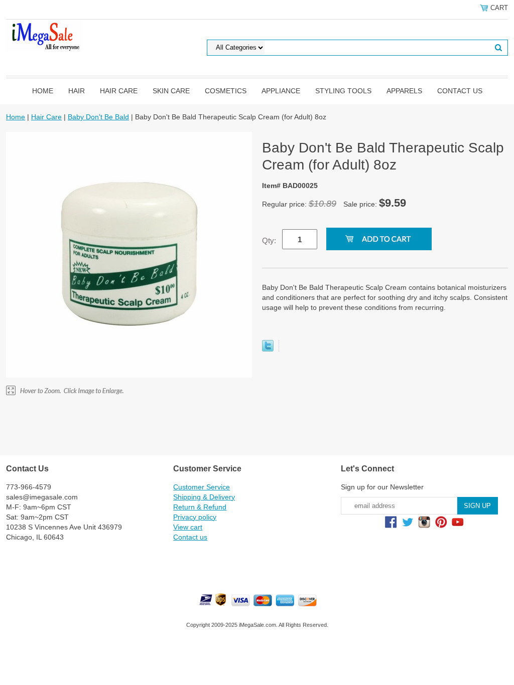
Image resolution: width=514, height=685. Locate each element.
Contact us (459, 91)
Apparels (404, 91)
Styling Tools (343, 91)
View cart (187, 527)
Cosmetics (225, 91)
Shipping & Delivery (204, 497)
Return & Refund (199, 507)
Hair (76, 91)
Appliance (281, 91)
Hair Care (119, 91)
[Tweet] (268, 349)
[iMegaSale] (44, 35)
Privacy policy (194, 517)
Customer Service (201, 487)
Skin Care (171, 91)
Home (42, 91)
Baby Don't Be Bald (98, 117)
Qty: (269, 240)
